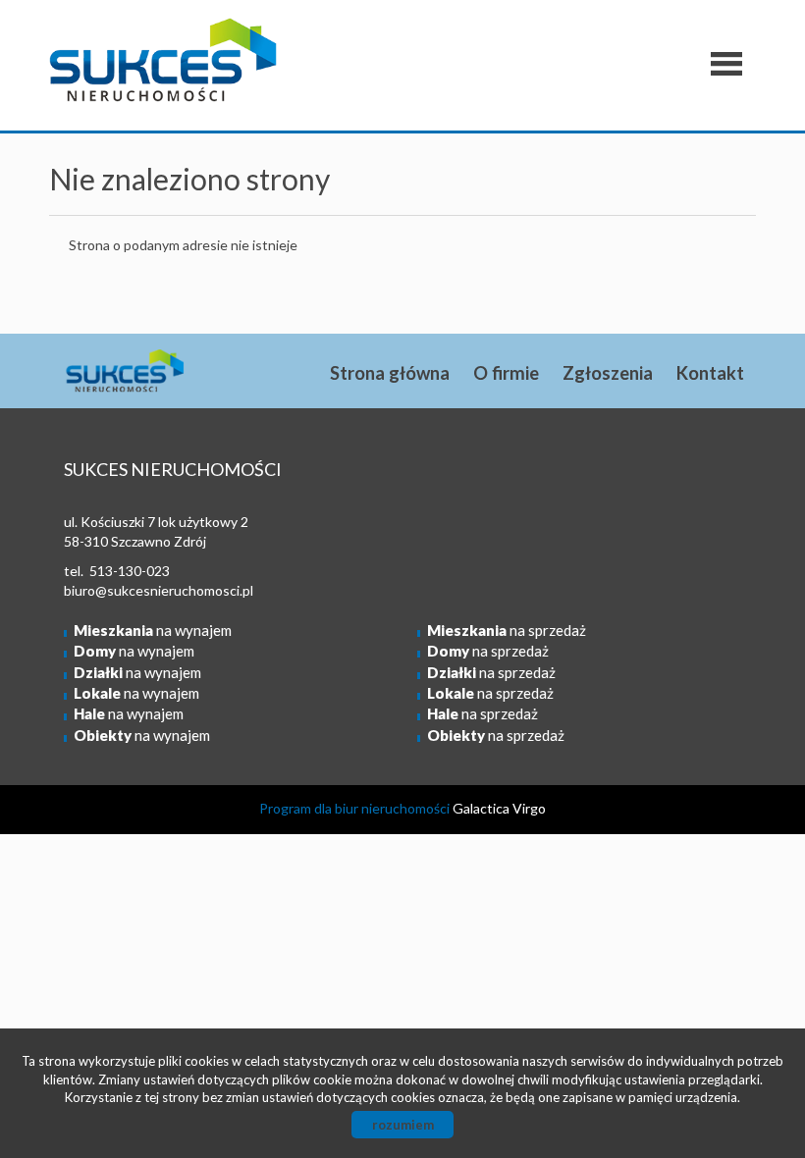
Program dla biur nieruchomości (356, 808)
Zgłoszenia (608, 373)
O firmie (506, 373)
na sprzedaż (506, 630)
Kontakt (710, 373)
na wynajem (153, 630)
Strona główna (390, 373)
